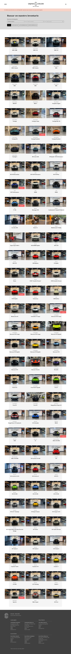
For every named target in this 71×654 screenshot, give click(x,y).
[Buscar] (66, 4)
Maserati (35, 421)
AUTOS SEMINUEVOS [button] (23, 25)
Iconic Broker (13, 633)
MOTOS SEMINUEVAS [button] (32, 25)
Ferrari (35, 243)
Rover (35, 600)
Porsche (35, 456)
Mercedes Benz (56, 439)
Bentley (35, 208)
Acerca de (12, 613)
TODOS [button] (9, 25)
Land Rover (56, 403)
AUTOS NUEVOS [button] (15, 25)
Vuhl (56, 600)
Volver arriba (17, 613)
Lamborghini (35, 314)
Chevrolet (14, 226)
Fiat (56, 297)
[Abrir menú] (5, 4)
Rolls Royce (15, 600)
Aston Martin (14, 48)
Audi (35, 155)
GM (14, 314)
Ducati (35, 226)
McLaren (14, 439)
